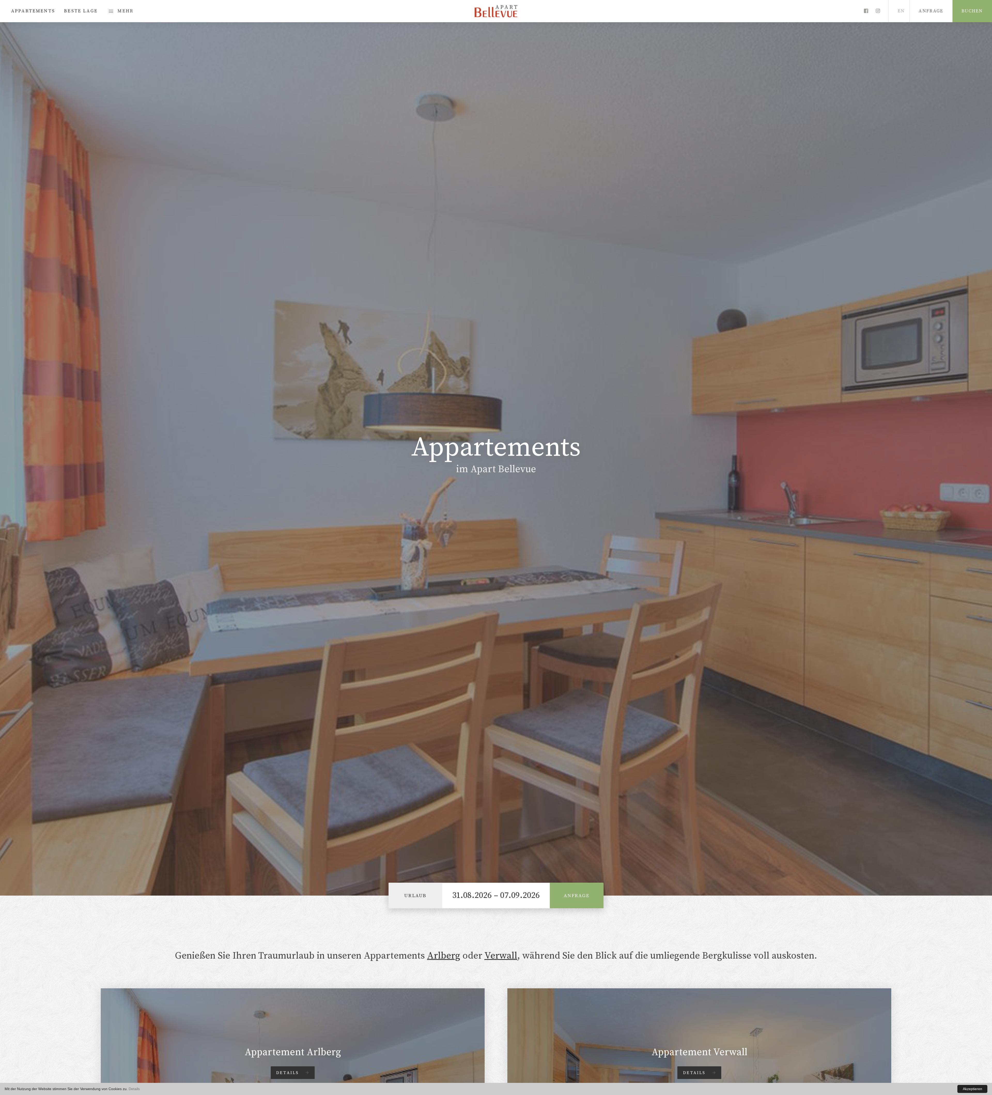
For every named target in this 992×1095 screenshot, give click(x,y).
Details (134, 1089)
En (901, 11)
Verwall (500, 955)
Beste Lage (81, 11)
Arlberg (443, 955)
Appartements (33, 11)
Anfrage (577, 895)
